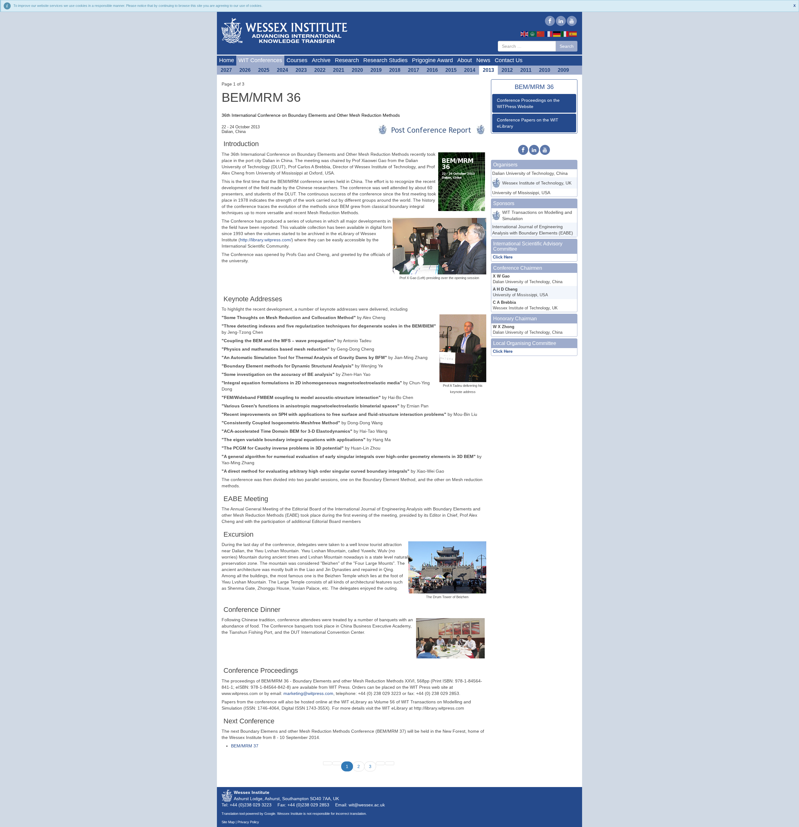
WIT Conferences (260, 60)
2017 (413, 70)
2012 (507, 70)
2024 (282, 70)
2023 (301, 70)
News (483, 60)
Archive (321, 60)
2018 (394, 70)
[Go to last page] (389, 763)
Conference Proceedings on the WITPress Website (528, 103)
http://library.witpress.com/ (266, 239)
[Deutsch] (557, 34)
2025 (263, 70)
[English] (525, 34)
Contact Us (508, 60)
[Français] (549, 34)
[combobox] (527, 46)
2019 (376, 70)
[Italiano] (565, 34)
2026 (245, 70)
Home (226, 60)
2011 (526, 70)
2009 (563, 70)
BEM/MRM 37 (244, 745)
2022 (320, 70)
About (464, 60)
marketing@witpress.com (308, 693)
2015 (451, 70)
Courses (297, 60)
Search (567, 46)
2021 (338, 70)
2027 (226, 70)
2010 (544, 70)
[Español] (573, 34)
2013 (488, 70)
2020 (357, 70)
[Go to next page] (380, 763)
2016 (432, 70)
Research (347, 60)
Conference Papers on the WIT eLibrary (527, 123)
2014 (469, 70)
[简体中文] (541, 34)
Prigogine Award (432, 60)
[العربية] (533, 34)
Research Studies (385, 60)
